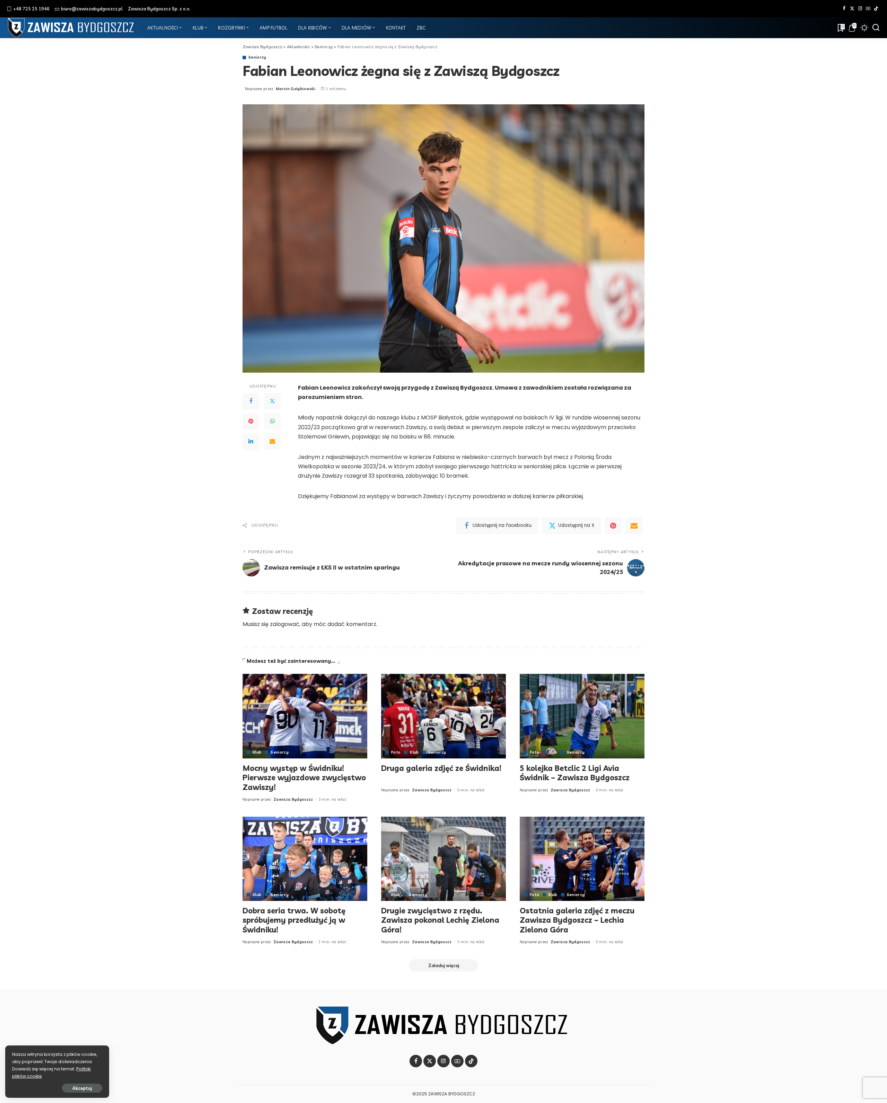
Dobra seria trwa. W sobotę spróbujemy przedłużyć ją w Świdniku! (294, 920)
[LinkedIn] (251, 441)
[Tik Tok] (876, 8)
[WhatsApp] (272, 421)
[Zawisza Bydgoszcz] (72, 27)
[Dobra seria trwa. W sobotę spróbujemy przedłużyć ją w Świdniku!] (305, 859)
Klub (257, 752)
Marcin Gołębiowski (295, 88)
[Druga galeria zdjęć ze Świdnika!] (443, 716)
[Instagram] (860, 8)
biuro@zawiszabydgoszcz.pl (92, 8)
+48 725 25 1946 (31, 8)
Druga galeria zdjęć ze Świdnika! (441, 768)
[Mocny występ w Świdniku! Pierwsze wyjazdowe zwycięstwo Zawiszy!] (305, 716)
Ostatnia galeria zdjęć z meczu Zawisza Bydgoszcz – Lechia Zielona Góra (577, 920)
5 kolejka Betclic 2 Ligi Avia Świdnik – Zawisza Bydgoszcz (575, 773)
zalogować (284, 624)
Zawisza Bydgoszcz (293, 799)
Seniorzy (257, 57)
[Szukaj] (876, 27)
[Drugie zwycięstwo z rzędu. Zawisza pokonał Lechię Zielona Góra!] (443, 859)
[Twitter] (852, 8)
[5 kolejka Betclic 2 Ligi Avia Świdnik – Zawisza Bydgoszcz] (582, 716)
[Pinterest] (251, 421)
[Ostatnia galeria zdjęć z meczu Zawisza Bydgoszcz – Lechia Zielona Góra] (582, 859)
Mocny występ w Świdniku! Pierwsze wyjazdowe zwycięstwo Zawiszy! (304, 777)
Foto (396, 752)
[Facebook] (844, 8)
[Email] (272, 441)
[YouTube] (868, 8)
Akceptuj (82, 1088)
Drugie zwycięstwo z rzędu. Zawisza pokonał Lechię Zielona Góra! (440, 920)
